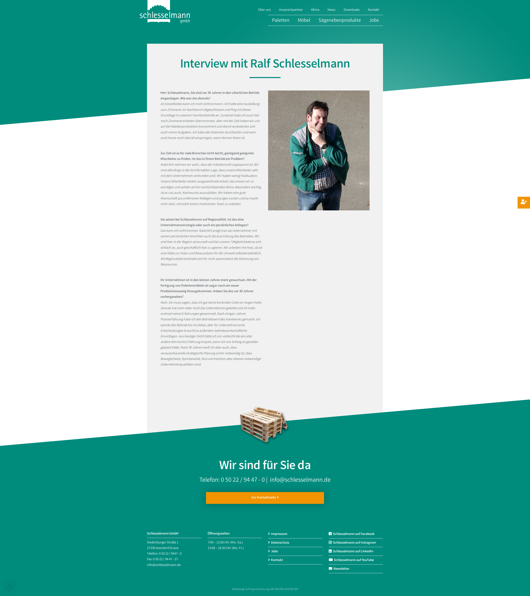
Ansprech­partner (291, 10)
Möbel (304, 20)
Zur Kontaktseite (264, 497)
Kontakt (373, 10)
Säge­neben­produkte (340, 20)
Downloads (352, 10)
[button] (9, 587)
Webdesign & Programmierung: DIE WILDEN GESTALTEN (265, 589)
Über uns (264, 10)
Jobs (374, 20)
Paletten (280, 20)
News (331, 10)
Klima (315, 10)
